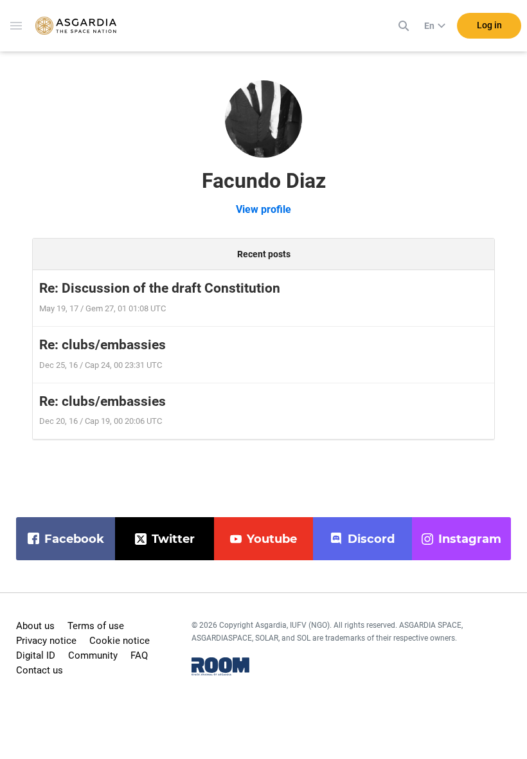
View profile (263, 209)
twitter (173, 539)
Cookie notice (119, 640)
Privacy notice (46, 640)
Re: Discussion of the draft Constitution (159, 288)
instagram (469, 539)
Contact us (39, 670)
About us (35, 626)
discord (371, 539)
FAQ (139, 655)
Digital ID (35, 655)
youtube (272, 539)
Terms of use (95, 626)
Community (93, 655)
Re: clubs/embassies (102, 344)
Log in (489, 25)
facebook (74, 539)
